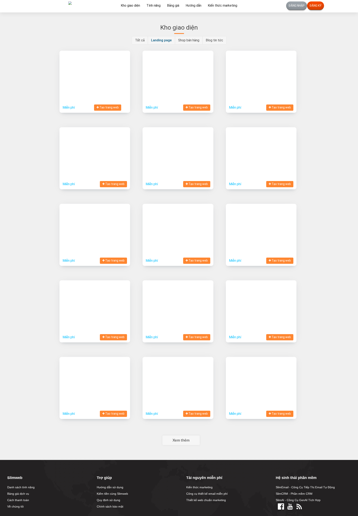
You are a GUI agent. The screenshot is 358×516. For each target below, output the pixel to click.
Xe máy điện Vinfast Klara (95, 301)
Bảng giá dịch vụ (18, 493)
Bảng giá (173, 5)
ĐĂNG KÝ (316, 5)
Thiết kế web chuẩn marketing (206, 500)
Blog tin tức (214, 40)
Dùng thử (110, 84)
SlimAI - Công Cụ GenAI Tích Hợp (298, 500)
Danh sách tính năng (21, 487)
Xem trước (82, 83)
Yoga (178, 72)
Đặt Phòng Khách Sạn (261, 72)
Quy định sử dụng (108, 500)
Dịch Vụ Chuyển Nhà (94, 378)
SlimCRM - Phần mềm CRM (294, 493)
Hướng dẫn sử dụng (110, 487)
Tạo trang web (109, 107)
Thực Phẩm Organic (178, 148)
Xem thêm (181, 440)
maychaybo (261, 301)
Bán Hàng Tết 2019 (261, 225)
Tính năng (153, 5)
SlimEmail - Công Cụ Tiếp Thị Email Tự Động (305, 487)
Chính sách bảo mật (110, 506)
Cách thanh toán (18, 500)
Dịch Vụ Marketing (94, 72)
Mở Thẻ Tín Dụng (261, 148)
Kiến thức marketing (222, 5)
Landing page (161, 40)
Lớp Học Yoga (261, 378)
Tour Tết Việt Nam (95, 225)
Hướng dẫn (193, 5)
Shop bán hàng (188, 40)
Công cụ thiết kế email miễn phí (207, 493)
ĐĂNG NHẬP (297, 5)
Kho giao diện (130, 5)
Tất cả (140, 40)
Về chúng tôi (15, 506)
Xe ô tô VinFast (178, 301)
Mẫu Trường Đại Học (178, 378)
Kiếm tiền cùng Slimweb (112, 493)
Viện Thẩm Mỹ (94, 148)
